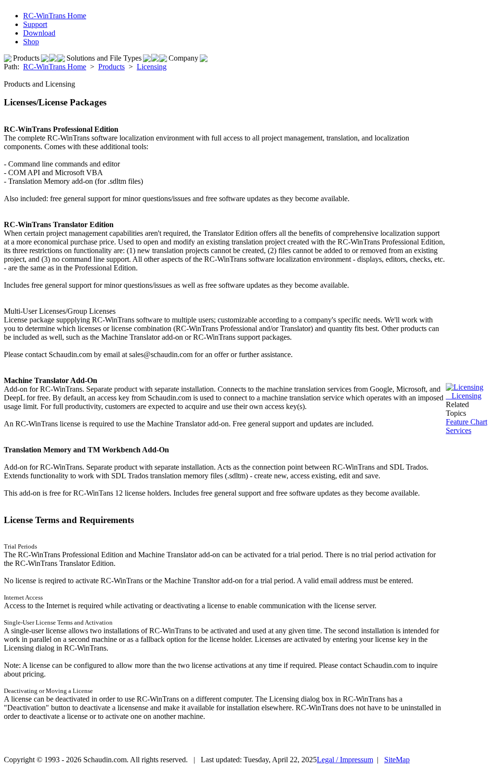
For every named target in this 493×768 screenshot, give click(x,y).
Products (111, 67)
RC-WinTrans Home (54, 67)
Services (458, 430)
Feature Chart (466, 422)
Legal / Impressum (345, 759)
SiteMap (397, 759)
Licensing (152, 67)
